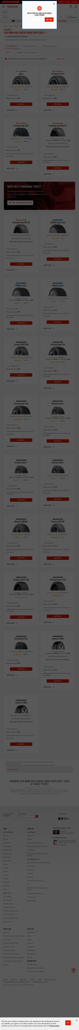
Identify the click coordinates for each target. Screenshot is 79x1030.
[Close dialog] (54, 4)
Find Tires (49, 20)
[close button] (77, 1020)
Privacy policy (54, 1026)
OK (68, 1023)
